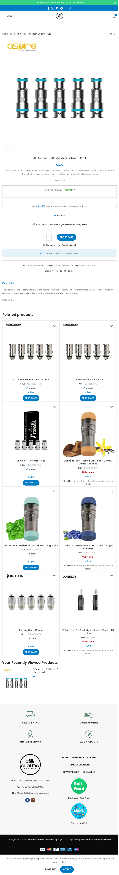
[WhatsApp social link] (70, 8)
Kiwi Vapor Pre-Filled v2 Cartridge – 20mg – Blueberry (88, 547)
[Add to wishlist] (54, 325)
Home (5, 33)
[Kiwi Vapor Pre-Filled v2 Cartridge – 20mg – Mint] (31, 515)
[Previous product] (107, 34)
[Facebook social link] (48, 8)
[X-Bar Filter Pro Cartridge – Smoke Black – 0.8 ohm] (88, 599)
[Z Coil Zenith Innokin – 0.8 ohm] (88, 349)
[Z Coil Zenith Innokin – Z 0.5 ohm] (31, 349)
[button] (31, 398)
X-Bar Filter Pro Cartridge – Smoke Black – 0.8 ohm (88, 632)
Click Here (68, 481)
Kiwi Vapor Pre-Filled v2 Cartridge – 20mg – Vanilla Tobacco (88, 462)
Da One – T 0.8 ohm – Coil (30, 460)
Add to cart (66, 237)
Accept (67, 869)
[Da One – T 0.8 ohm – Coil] (31, 430)
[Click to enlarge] (8, 147)
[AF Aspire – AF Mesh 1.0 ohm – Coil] (16, 682)
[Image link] (30, 764)
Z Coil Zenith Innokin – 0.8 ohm (88, 379)
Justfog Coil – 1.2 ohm (31, 630)
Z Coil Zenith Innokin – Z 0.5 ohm (31, 379)
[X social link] (52, 8)
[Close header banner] (115, 2)
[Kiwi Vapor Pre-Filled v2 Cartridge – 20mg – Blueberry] (88, 515)
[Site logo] (59, 15)
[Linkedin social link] (66, 8)
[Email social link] (57, 8)
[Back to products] (111, 34)
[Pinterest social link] (61, 8)
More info (51, 869)
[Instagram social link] (33, 800)
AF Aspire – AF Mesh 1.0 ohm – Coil (45, 671)
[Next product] (115, 34)
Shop (12, 33)
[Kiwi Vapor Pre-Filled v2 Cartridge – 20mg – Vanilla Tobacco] (88, 430)
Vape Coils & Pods (64, 265)
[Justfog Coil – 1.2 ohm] (31, 599)
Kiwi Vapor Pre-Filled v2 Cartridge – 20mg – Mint (31, 545)
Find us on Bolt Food (79, 798)
